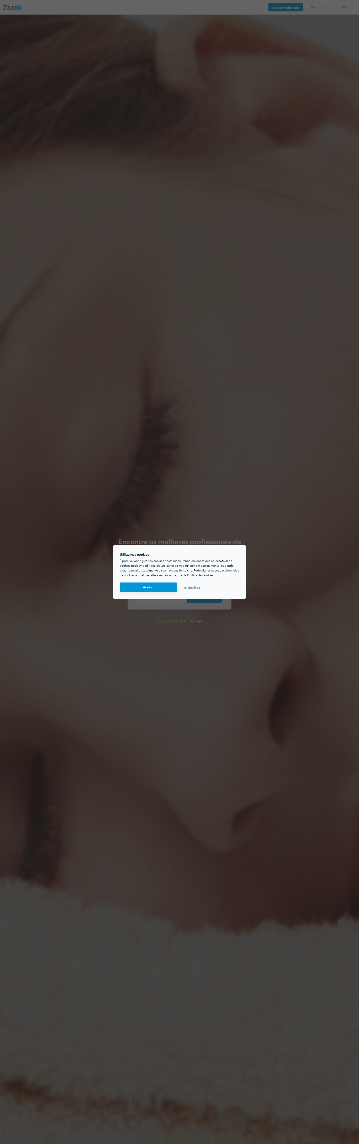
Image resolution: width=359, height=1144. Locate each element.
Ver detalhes (191, 587)
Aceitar (148, 587)
